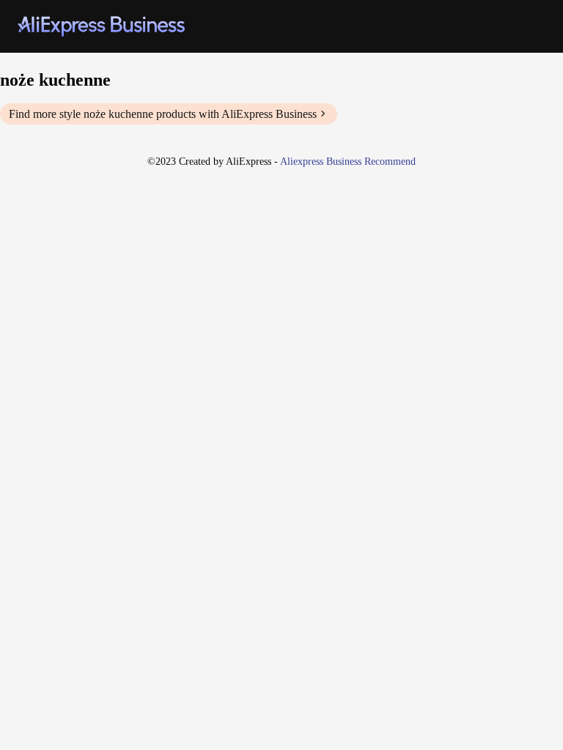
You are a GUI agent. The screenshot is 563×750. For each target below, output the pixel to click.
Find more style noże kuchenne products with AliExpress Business (163, 114)
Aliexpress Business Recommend (348, 161)
